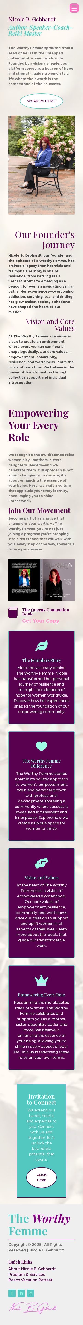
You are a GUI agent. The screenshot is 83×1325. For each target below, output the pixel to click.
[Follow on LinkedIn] (21, 1293)
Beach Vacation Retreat (30, 1280)
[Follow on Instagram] (30, 1293)
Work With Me (41, 101)
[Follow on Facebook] (12, 1293)
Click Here (42, 1177)
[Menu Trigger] (74, 8)
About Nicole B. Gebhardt (32, 1269)
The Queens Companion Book (45, 612)
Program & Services (26, 1274)
